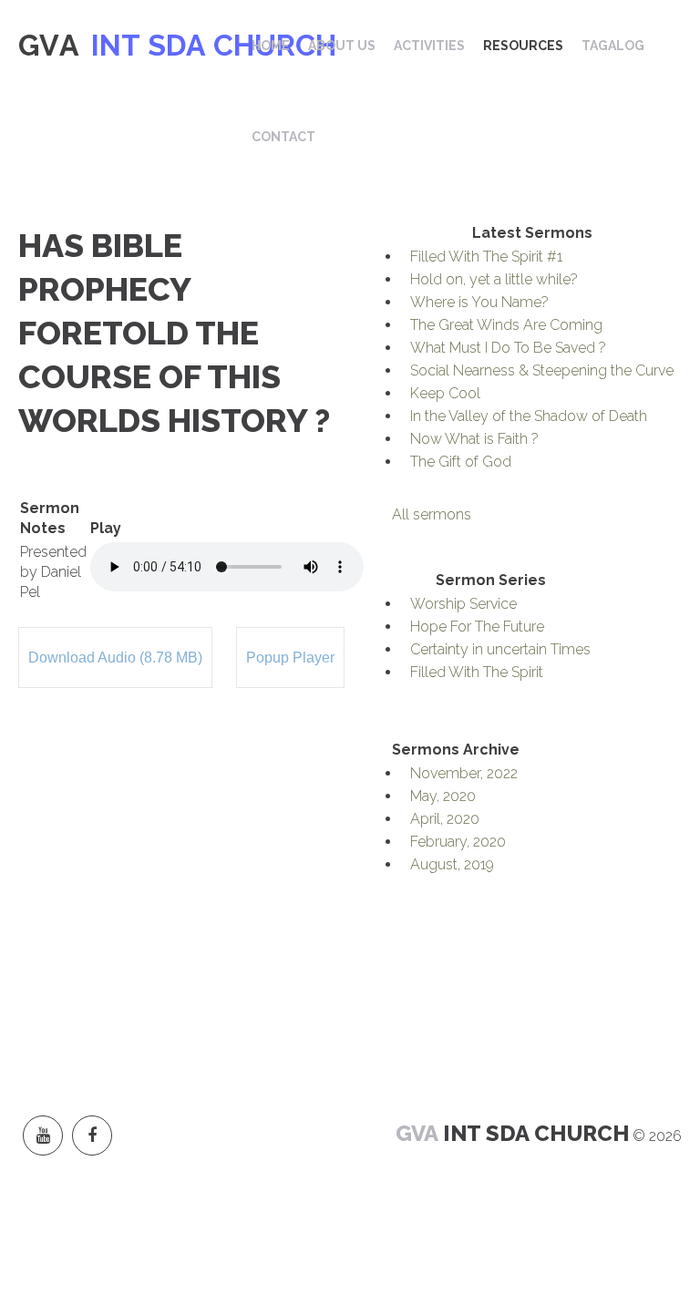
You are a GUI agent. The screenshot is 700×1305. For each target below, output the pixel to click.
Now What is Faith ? (474, 438)
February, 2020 (458, 841)
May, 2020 (443, 796)
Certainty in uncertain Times (500, 649)
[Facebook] (92, 1135)
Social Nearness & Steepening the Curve (542, 370)
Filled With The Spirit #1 (486, 256)
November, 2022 (464, 773)
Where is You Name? (479, 302)
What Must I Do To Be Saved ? (508, 347)
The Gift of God (460, 461)
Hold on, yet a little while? (494, 279)
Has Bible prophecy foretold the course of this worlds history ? (174, 332)
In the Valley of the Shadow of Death (528, 416)
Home (271, 45)
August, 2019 (452, 864)
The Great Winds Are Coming (506, 325)
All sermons (431, 514)
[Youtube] (43, 1135)
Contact (283, 136)
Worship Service (463, 603)
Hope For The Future (477, 626)
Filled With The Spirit (476, 672)
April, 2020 (444, 818)
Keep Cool (445, 393)
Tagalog (613, 45)
